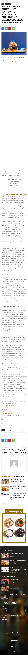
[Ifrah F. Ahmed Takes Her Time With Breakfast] (5, 481)
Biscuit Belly (8, 430)
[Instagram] (14, 651)
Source (3, 427)
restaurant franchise (12, 431)
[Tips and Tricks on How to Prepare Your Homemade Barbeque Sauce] (5, 588)
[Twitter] (18, 651)
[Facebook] (10, 651)
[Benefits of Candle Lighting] (5, 596)
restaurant (4, 431)
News (7, 1)
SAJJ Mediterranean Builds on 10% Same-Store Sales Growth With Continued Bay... (18, 569)
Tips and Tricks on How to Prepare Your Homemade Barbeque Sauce (17, 588)
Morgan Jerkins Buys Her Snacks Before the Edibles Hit (21, 452)
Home (2, 1)
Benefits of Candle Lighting (17, 594)
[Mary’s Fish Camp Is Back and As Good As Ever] (5, 488)
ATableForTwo (6, 25)
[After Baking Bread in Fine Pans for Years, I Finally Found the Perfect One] (5, 581)
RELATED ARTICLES (6, 476)
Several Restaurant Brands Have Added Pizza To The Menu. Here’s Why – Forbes (7, 452)
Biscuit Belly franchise (17, 430)
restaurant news (21, 431)
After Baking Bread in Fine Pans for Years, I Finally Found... (17, 581)
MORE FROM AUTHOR (18, 476)
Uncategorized (7, 3)
